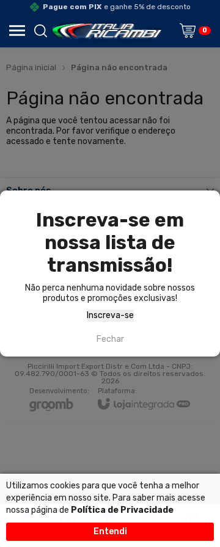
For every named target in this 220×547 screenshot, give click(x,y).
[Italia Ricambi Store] (107, 30)
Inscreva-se (110, 315)
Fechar (110, 339)
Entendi (110, 531)
